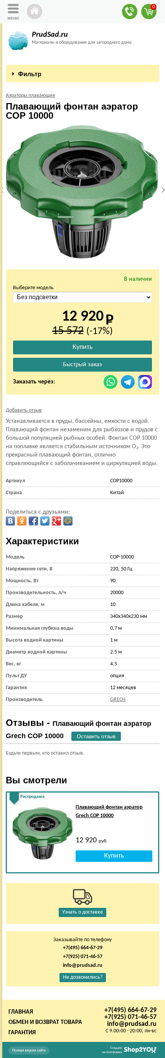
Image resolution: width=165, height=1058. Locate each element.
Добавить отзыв (24, 410)
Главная (20, 1012)
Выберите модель (33, 288)
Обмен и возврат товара (45, 1022)
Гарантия (22, 1033)
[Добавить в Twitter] (45, 521)
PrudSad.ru (50, 35)
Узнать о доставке (82, 912)
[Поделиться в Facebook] (33, 521)
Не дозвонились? (82, 977)
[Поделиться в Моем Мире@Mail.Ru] (68, 521)
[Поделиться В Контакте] (10, 521)
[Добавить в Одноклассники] (21, 521)
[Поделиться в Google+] (56, 521)
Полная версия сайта (29, 1050)
